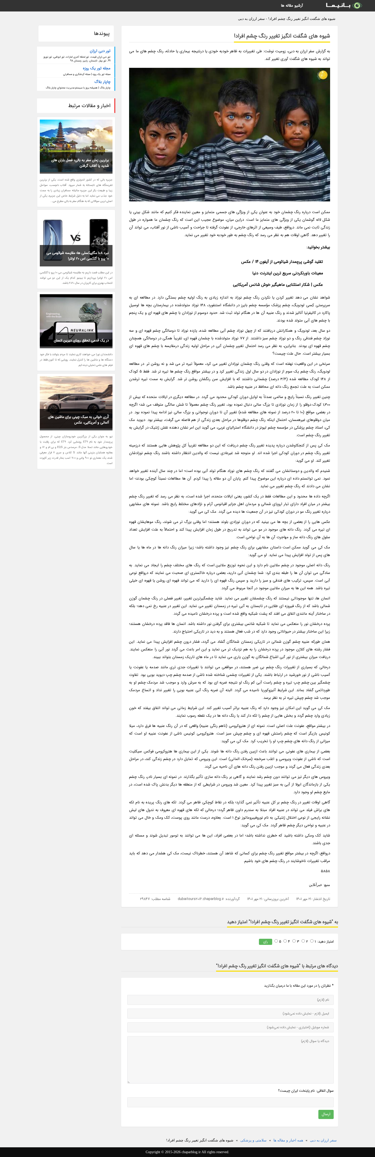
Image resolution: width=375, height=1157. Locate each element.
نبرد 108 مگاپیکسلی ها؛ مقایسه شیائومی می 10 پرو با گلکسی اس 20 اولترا (77, 255)
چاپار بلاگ (102, 82)
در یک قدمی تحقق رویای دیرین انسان (81, 340)
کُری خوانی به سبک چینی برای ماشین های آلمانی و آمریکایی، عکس (78, 419)
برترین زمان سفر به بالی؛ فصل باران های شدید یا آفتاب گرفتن (80, 163)
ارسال (326, 1114)
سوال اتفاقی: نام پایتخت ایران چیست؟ (306, 1091)
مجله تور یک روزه (96, 68)
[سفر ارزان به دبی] (343, 6)
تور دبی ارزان (100, 51)
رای (265, 941)
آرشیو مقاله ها (292, 6)
